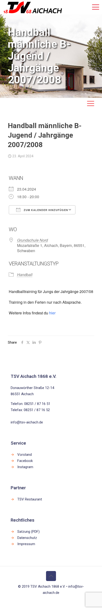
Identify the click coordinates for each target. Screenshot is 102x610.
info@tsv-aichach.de (27, 422)
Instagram (25, 467)
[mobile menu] (96, 7)
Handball (24, 274)
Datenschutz (27, 538)
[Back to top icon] (51, 576)
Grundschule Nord (32, 240)
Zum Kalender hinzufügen (45, 210)
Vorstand (24, 454)
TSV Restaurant (29, 499)
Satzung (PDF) (28, 531)
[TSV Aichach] (33, 7)
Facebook (25, 461)
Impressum (26, 544)
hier (52, 313)
